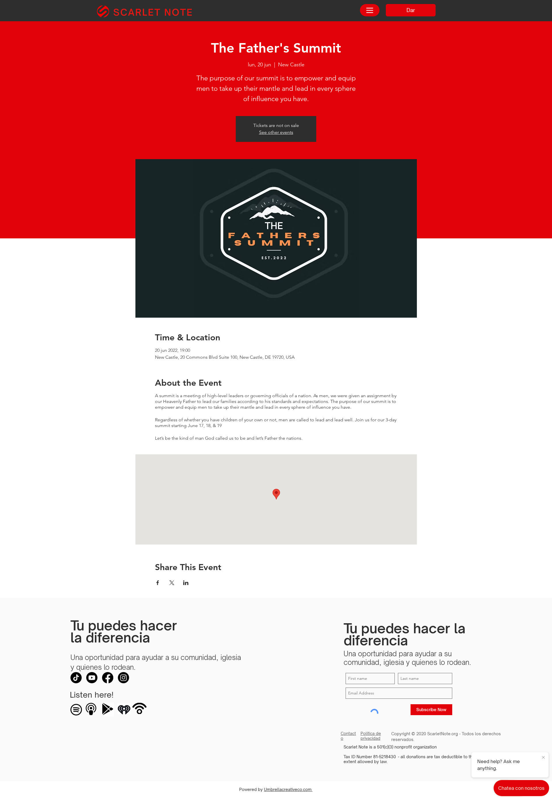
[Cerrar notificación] (543, 757)
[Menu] (369, 10)
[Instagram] (123, 677)
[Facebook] (107, 677)
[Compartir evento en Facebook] (157, 582)
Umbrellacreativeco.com (288, 789)
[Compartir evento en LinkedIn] (186, 582)
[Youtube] (91, 677)
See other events (276, 132)
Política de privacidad (371, 736)
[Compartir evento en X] (172, 582)
